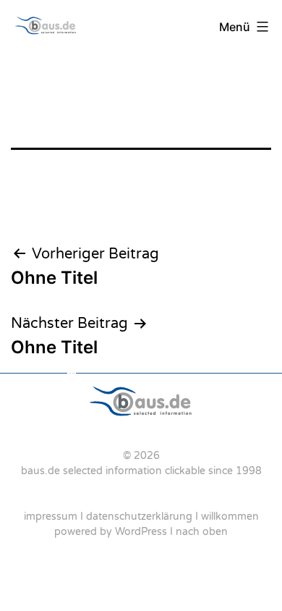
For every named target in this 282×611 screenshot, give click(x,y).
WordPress (141, 532)
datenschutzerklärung (139, 516)
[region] (141, 460)
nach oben (202, 532)
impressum (50, 516)
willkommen (230, 516)
